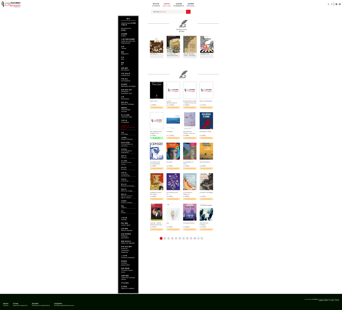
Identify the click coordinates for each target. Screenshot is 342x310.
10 (195, 238)
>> (202, 238)
